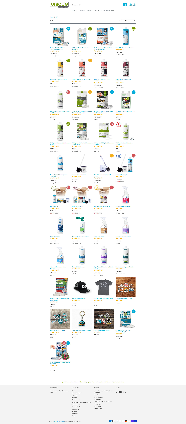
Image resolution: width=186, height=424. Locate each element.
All (56, 17)
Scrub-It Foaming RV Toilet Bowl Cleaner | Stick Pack (103, 48)
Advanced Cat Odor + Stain (123, 236)
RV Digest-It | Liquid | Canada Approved (124, 143)
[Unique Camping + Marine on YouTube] (125, 392)
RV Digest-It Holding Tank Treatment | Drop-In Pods (82, 143)
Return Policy (97, 406)
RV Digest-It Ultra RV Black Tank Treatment (81, 48)
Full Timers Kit (54, 206)
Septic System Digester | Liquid (124, 267)
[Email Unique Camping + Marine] (116, 392)
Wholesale (75, 413)
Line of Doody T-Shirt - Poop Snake (103, 298)
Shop (73, 10)
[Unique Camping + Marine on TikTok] (123, 392)
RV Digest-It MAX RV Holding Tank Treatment (125, 112)
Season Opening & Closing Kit (102, 206)
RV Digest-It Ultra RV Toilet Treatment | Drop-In (123, 331)
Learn (81, 10)
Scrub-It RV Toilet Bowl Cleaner (124, 48)
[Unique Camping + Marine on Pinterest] (121, 392)
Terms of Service (98, 397)
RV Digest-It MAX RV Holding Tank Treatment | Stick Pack (103, 112)
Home (51, 17)
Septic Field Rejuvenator (78, 267)
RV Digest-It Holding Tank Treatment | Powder (104, 143)
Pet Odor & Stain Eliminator (123, 206)
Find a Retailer (76, 400)
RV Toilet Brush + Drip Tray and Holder (102, 175)
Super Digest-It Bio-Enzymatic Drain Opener (103, 267)
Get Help (97, 10)
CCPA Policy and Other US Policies (103, 401)
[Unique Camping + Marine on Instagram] (120, 392)
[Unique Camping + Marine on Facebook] (118, 392)
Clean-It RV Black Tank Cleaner (58, 79)
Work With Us (108, 10)
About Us (96, 395)
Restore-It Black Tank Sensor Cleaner (102, 80)
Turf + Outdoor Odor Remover (80, 236)
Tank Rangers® (76, 404)
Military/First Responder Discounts (81, 402)
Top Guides (75, 395)
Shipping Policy (98, 408)
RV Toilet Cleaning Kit (121, 174)
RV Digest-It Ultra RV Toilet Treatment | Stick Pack (57, 48)
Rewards (89, 10)
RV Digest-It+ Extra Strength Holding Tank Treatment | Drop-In (82, 112)
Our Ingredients (76, 406)
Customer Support (77, 393)
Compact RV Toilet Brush (79, 174)
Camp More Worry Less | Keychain (81, 330)
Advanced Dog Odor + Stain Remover (57, 267)
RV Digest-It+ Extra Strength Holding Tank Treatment (60, 112)
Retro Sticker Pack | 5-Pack (57, 330)
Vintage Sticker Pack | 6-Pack (124, 298)
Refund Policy (97, 404)
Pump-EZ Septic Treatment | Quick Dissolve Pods (59, 299)
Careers (74, 416)
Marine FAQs (75, 409)
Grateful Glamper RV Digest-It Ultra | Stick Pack (60, 362)
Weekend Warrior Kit (77, 206)
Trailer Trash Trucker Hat (78, 298)
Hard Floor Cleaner (99, 236)
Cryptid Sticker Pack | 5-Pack (101, 330)
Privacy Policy (97, 399)
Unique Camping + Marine (59, 421)
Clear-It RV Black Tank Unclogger (81, 79)
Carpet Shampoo (55, 236)
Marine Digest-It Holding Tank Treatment (58, 175)
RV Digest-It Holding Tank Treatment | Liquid (60, 143)
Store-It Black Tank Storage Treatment (123, 80)
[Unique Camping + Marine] (59, 5)
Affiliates (74, 411)
